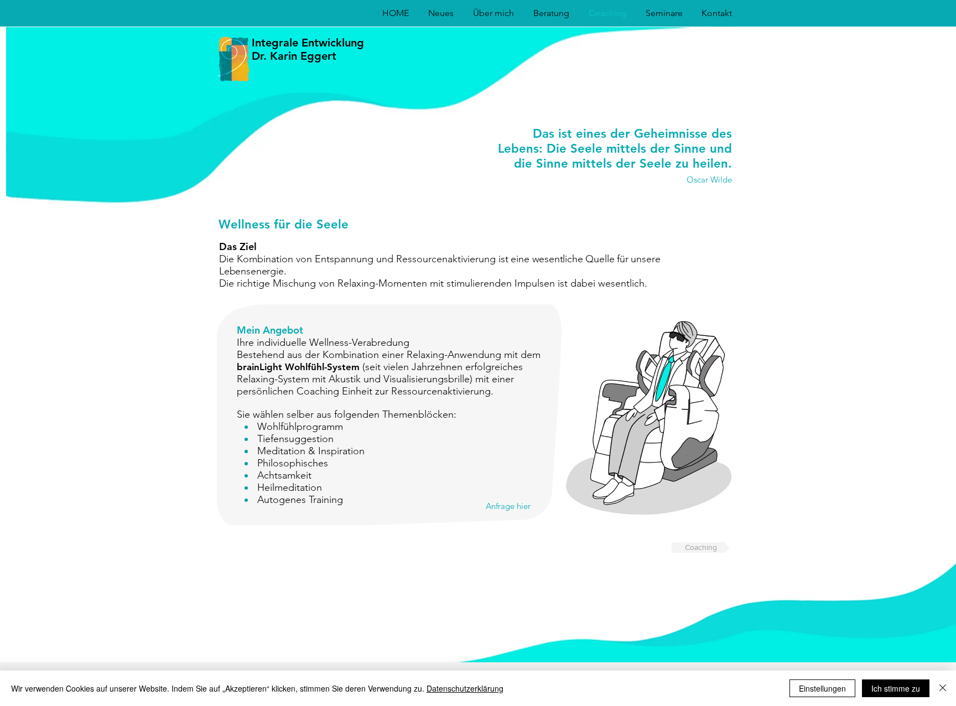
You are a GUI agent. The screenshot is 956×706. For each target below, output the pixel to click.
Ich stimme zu (895, 688)
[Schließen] (942, 688)
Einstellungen (822, 688)
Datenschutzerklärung (465, 688)
